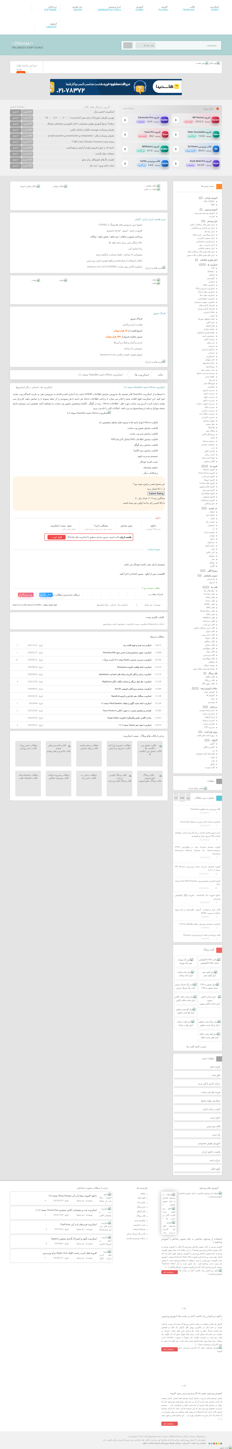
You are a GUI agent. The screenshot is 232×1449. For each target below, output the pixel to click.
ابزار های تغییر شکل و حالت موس (201, 255)
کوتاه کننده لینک (208, 458)
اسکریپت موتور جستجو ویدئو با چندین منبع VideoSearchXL (127, 652)
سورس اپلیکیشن (210, 575)
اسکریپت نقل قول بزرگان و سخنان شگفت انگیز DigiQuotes (126, 681)
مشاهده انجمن (17, 106)
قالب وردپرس (209, 655)
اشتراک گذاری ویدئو (206, 309)
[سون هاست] (202, 63)
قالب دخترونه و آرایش (119, 748)
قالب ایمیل (210, 631)
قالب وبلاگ (212, 673)
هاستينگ (211, 427)
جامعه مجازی (209, 329)
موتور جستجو (209, 421)
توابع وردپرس (139, 1220)
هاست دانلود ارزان (211, 1151)
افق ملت (216, 1075)
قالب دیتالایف (209, 641)
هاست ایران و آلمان (132, 324)
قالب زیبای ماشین (89, 748)
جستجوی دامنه (119, 624)
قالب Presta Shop (207, 611)
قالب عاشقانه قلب (28, 778)
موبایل (212, 562)
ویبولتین (211, 662)
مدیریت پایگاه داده (207, 414)
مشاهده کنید (168, 1272)
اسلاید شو (210, 515)
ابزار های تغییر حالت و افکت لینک (201, 252)
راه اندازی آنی (135, 248)
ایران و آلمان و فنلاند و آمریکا (128, 342)
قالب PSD (210, 614)
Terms (192, 1436)
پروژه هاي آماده (210, 732)
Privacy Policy (183, 1436)
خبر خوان (211, 343)
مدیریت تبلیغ (209, 397)
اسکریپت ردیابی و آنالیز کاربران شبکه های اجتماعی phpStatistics (125, 674)
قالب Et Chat (209, 594)
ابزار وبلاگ (141, 1207)
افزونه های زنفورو (207, 486)
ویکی (212, 437)
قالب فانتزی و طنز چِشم (58, 751)
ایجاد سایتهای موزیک (206, 319)
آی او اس (211, 579)
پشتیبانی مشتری (208, 444)
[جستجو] (127, 45)
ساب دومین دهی (208, 370)
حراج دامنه (215, 1160)
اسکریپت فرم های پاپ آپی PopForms (79, 1224)
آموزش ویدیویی (210, 209)
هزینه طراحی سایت (210, 1092)
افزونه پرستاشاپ (208, 500)
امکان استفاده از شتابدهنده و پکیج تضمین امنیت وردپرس (114, 260)
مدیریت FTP (209, 727)
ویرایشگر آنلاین (208, 434)
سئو (213, 698)
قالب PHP (210, 607)
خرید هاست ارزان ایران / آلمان (150, 219)
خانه (160, 374)
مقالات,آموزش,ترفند (208, 688)
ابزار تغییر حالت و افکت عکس (202, 224)
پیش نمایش (126, 525)
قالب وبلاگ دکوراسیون (150, 780)
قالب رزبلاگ (210, 680)
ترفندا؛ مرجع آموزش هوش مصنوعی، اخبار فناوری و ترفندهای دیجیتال (80, 123)
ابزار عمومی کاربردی (206, 238)
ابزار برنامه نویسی (207, 710)
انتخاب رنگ (210, 522)
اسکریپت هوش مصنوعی (204, 302)
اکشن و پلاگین (209, 747)
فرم (213, 549)
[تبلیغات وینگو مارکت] (197, 788)
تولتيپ (212, 535)
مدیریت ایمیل (209, 393)
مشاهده (21, 73)
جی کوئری (213, 508)
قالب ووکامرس (208, 658)
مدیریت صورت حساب (205, 404)
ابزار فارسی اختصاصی (205, 241)
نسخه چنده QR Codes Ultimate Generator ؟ (93, 141)
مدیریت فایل (209, 407)
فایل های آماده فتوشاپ (205, 754)
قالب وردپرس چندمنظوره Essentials (205, 809)
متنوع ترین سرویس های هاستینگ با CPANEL (120, 224)
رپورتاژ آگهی (212, 571)
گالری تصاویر (209, 461)
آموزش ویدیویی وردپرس (204, 213)
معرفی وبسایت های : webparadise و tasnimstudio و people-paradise (81, 135)
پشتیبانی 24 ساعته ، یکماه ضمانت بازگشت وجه (119, 254)
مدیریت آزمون (209, 390)
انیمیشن (211, 525)
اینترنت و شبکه (208, 720)
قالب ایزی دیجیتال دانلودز (204, 628)
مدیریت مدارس (208, 410)
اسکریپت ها (142, 374)
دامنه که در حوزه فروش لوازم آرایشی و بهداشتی (90, 147)
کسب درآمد (210, 454)
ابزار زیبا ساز (209, 231)
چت (213, 448)
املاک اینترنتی (209, 312)
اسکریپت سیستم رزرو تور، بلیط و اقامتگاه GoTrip (199, 924)
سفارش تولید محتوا (210, 1100)
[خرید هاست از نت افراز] (152, 189)
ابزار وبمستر (212, 221)
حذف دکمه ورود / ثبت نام (102, 165)
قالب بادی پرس (208, 635)
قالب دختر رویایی (28, 748)
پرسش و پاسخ (209, 441)
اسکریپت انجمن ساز (104, 111)
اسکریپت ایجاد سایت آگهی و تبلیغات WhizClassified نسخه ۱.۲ (126, 703)
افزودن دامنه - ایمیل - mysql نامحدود (124, 230)
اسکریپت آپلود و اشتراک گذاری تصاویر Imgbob (74, 1238)
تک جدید (216, 1134)
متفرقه (212, 556)
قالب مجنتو (210, 645)
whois (161, 624)
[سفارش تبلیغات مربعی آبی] (60, 186)
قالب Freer (210, 601)
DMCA (172, 1436)
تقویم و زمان (209, 532)
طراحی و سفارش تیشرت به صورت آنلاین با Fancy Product (127, 710)
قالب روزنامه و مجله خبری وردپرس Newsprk (201, 935)
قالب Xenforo (209, 621)
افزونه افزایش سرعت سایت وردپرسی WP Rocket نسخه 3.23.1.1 (197, 868)
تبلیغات (142, 1193)
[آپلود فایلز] (214, 63)
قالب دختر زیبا (89, 778)
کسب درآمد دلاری (211, 1109)
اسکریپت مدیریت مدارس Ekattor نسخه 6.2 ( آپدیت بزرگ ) (127, 660)
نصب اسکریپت (139, 1225)
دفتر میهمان (210, 359)
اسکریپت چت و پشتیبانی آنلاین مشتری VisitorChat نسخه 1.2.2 (66, 1210)
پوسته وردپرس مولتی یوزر (204, 669)
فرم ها (212, 380)
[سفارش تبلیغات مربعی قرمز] (30, 186)
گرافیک (214, 740)
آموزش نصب (209, 692)
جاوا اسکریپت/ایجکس (206, 332)
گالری (212, 566)
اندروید (212, 582)
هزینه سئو (215, 1066)
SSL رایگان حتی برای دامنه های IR (125, 242)
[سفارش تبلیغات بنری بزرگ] (153, 186)
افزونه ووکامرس (208, 493)
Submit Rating (156, 493)
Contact (165, 1436)
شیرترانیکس (209, 503)
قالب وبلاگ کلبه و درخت (119, 780)
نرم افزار (213, 707)
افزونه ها (213, 466)
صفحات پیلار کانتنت (104, 153)
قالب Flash (210, 597)
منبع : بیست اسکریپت (61, 525)
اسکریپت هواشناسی (206, 298)
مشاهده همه (128, 108)
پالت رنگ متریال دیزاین (136, 1234)
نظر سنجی (210, 424)
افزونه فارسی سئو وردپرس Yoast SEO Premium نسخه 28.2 (197, 882)
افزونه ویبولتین (209, 497)
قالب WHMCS (209, 618)
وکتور (212, 764)
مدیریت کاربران (208, 417)
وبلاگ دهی (210, 431)
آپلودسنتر (211, 278)
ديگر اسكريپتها (23, 387)
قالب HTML (209, 604)
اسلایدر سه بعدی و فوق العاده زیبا (137, 645)
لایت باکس (210, 552)
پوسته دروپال (209, 665)
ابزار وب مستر (209, 714)
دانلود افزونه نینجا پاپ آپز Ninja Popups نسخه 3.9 (73, 1195)
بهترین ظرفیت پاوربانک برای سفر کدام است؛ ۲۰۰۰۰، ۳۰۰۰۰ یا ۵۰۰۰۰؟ (79, 117)
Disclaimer (201, 1436)
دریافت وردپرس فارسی (135, 1238)
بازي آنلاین (210, 322)
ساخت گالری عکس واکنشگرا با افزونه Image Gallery (129, 718)
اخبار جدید (215, 1117)
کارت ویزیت (210, 767)
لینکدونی (211, 387)
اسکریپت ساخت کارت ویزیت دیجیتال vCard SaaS (200, 822)
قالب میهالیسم (209, 648)
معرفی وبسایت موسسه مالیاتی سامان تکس (92, 129)
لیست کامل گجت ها (197, 1046)
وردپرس (211, 702)
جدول (212, 539)
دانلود (153, 525)
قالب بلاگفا (210, 677)
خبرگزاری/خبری (208, 349)
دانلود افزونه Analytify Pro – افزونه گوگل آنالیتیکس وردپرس (197, 897)
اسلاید (212, 512)
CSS (213, 268)
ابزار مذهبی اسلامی (206, 248)
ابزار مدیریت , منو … (206, 245)
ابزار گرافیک (210, 717)
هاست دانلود (148, 1443)
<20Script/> (23, 43)
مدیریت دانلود (209, 400)
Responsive (153, 624)
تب (213, 529)
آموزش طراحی (211, 198)
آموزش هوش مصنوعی (209, 1143)
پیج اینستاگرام (26, 594)
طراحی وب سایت (198, 1443)
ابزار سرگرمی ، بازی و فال (204, 235)
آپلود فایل (215, 1168)
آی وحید (186, 1443)
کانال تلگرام (46, 594)
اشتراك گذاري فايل (207, 305)
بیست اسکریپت (132, 624)
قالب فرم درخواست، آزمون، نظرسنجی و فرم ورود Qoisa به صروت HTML (197, 911)
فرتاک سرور (159, 313)
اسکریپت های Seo (207, 295)
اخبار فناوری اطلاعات (208, 260)
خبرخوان (211, 542)
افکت (212, 518)
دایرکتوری (210, 356)
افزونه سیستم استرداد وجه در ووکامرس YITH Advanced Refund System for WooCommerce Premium (197, 850)
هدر (213, 761)
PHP (213, 205)
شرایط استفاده (139, 1229)
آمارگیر (212, 275)
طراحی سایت (209, 724)
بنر (213, 750)
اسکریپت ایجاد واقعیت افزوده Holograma (134, 667)
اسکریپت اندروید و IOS (205, 288)
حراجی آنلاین (209, 339)
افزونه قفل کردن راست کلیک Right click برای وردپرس (70, 1253)
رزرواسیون (210, 366)
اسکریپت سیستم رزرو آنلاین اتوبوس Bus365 (133, 689)
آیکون (212, 743)
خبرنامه (211, 346)
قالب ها (214, 587)
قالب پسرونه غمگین (59, 778)
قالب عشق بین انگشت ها (150, 752)
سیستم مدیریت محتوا (206, 373)
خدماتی (35, 387)
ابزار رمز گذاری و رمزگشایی (203, 228)
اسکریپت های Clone (206, 292)
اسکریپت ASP (209, 285)
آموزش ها (210, 695)
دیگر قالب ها (209, 591)
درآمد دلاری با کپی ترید (209, 1083)
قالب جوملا (210, 638)
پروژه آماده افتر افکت (206, 735)
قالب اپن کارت (209, 624)
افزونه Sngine (209, 469)
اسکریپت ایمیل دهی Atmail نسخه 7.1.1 (135, 725)
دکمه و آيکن (210, 546)
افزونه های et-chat (207, 483)
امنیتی (212, 316)
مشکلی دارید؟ (101, 525)
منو (213, 559)
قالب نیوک (210, 651)
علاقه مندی (210, 376)
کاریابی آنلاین (209, 451)
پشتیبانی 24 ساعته (133, 348)
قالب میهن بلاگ (208, 683)
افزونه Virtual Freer (206, 473)
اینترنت (212, 216)
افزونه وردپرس (208, 490)
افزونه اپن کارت (208, 476)
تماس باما (141, 1202)
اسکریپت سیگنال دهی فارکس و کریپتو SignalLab (131, 696)
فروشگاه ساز (209, 383)
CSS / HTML (209, 201)
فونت (212, 757)
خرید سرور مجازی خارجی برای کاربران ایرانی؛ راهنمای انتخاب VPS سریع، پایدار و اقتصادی (197, 834)
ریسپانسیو (107, 624)
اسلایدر (212, 282)
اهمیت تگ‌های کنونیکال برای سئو (98, 159)
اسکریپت (144, 624)
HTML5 (211, 271)
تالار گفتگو (210, 326)
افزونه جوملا (209, 480)
